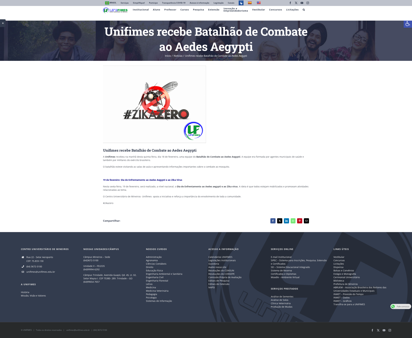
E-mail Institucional (281, 256)
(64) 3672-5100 (34, 266)
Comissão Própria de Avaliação (224, 277)
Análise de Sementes (282, 296)
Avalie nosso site (217, 267)
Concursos (339, 260)
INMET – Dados (341, 297)
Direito (149, 267)
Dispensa (338, 267)
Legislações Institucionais (222, 260)
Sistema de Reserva (281, 270)
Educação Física (154, 270)
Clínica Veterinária (281, 303)
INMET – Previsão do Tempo (348, 294)
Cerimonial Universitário (346, 277)
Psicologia (151, 297)
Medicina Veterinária (157, 290)
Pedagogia (151, 294)
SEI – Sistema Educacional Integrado (290, 267)
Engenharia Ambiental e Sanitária (164, 273)
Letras (149, 284)
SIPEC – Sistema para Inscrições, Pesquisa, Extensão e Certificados (299, 262)
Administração (154, 256)
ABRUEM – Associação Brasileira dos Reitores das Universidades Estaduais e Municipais (359, 289)
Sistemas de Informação (159, 300)
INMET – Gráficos (342, 300)
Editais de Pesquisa (218, 280)
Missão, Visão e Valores (33, 295)
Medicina (151, 287)
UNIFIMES (27, 330)
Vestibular (338, 256)
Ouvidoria (213, 263)
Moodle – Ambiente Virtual (285, 277)
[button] (408, 23)
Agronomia (152, 260)
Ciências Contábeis (156, 263)
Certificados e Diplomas (283, 273)
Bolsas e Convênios (343, 270)
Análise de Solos (279, 299)
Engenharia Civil (155, 277)
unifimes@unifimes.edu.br (40, 271)
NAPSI (211, 287)
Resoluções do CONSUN (221, 270)
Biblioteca (338, 280)
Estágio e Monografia (344, 273)
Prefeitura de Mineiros (345, 284)
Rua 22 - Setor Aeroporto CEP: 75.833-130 (39, 259)
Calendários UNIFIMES (220, 256)
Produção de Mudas (281, 306)
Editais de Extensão (218, 284)
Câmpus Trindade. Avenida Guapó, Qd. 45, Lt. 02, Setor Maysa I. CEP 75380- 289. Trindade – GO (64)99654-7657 (109, 278)
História (25, 292)
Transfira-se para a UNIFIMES (349, 304)
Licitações (338, 263)
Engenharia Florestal (157, 280)
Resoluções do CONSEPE (221, 273)
